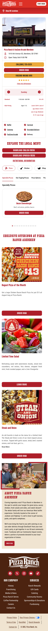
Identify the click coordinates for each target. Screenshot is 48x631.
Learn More (22, 384)
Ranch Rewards (34, 586)
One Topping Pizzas (22, 178)
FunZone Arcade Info (24, 75)
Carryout (30, 125)
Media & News (11, 593)
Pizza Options (36, 178)
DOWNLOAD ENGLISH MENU (24, 150)
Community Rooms (34, 597)
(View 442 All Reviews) (24, 84)
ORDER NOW (24, 213)
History (11, 586)
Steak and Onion (9, 427)
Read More (6, 447)
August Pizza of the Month (14, 285)
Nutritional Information (24, 161)
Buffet (9, 125)
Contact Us (11, 608)
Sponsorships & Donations (34, 600)
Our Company (11, 580)
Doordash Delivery (33, 130)
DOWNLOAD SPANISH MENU (24, 155)
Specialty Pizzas (7, 178)
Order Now (24, 70)
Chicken (26, 168)
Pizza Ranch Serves (11, 597)
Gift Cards (35, 589)
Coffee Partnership (10, 600)
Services (34, 580)
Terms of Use (11, 622)
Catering (10, 130)
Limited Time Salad (10, 356)
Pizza (11, 168)
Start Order (41, 4)
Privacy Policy (12, 617)
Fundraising (34, 604)
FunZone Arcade (12, 134)
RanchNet (22, 622)
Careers (11, 604)
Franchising (11, 589)
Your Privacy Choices (27, 617)
